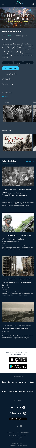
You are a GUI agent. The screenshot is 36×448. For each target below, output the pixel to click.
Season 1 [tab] (5, 96)
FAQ (18, 432)
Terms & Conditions (13, 435)
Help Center (23, 435)
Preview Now (11, 68)
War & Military (10, 189)
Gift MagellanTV (10, 432)
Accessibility (19, 438)
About (13, 438)
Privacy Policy (25, 432)
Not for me (9, 84)
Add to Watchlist (11, 74)
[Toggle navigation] (3, 4)
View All (29, 162)
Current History (25, 189)
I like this (8, 79)
